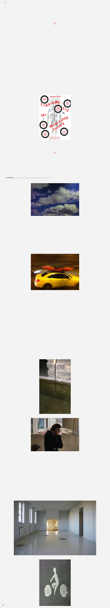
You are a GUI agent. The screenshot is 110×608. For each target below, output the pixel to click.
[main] (33, 177)
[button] (55, 449)
